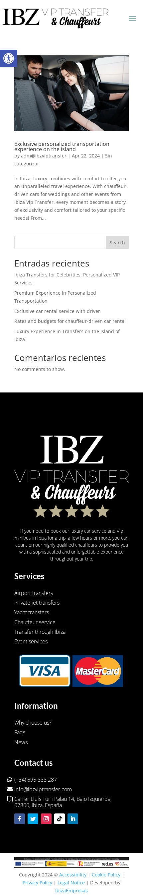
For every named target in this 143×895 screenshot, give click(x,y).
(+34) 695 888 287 (35, 779)
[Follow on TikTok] (59, 818)
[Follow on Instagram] (46, 818)
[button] (8, 58)
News (21, 742)
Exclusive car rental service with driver (57, 311)
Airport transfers (33, 593)
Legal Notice (71, 882)
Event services (31, 641)
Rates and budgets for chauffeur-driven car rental (70, 321)
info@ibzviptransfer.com (43, 789)
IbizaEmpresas (71, 890)
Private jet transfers (37, 602)
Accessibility (72, 874)
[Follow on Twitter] (33, 818)
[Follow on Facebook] (19, 818)
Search (117, 242)
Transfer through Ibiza (40, 631)
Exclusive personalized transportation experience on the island (61, 146)
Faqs (19, 732)
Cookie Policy (106, 874)
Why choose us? (33, 722)
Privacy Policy (37, 882)
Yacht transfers (31, 612)
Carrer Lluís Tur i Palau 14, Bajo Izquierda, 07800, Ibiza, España (62, 802)
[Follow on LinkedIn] (73, 818)
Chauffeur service (35, 622)
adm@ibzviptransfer (44, 155)
